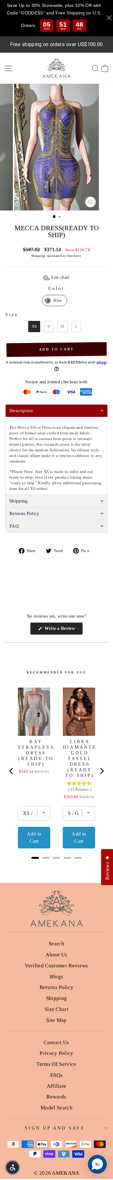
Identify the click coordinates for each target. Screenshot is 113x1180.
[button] (56, 277)
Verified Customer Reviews (56, 966)
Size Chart (56, 1009)
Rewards (56, 1097)
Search (56, 944)
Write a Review (63, 630)
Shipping (38, 256)
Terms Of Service (56, 1064)
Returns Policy (57, 987)
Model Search (56, 1108)
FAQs (56, 1075)
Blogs (56, 977)
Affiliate (57, 1086)
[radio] (54, 300)
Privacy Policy (56, 1053)
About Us (56, 955)
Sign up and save (55, 1128)
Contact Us (56, 1042)
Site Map (56, 1020)
